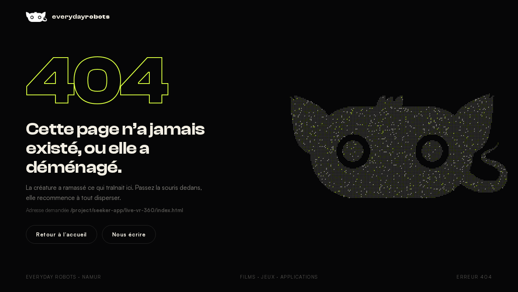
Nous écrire (129, 234)
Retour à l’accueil (61, 234)
